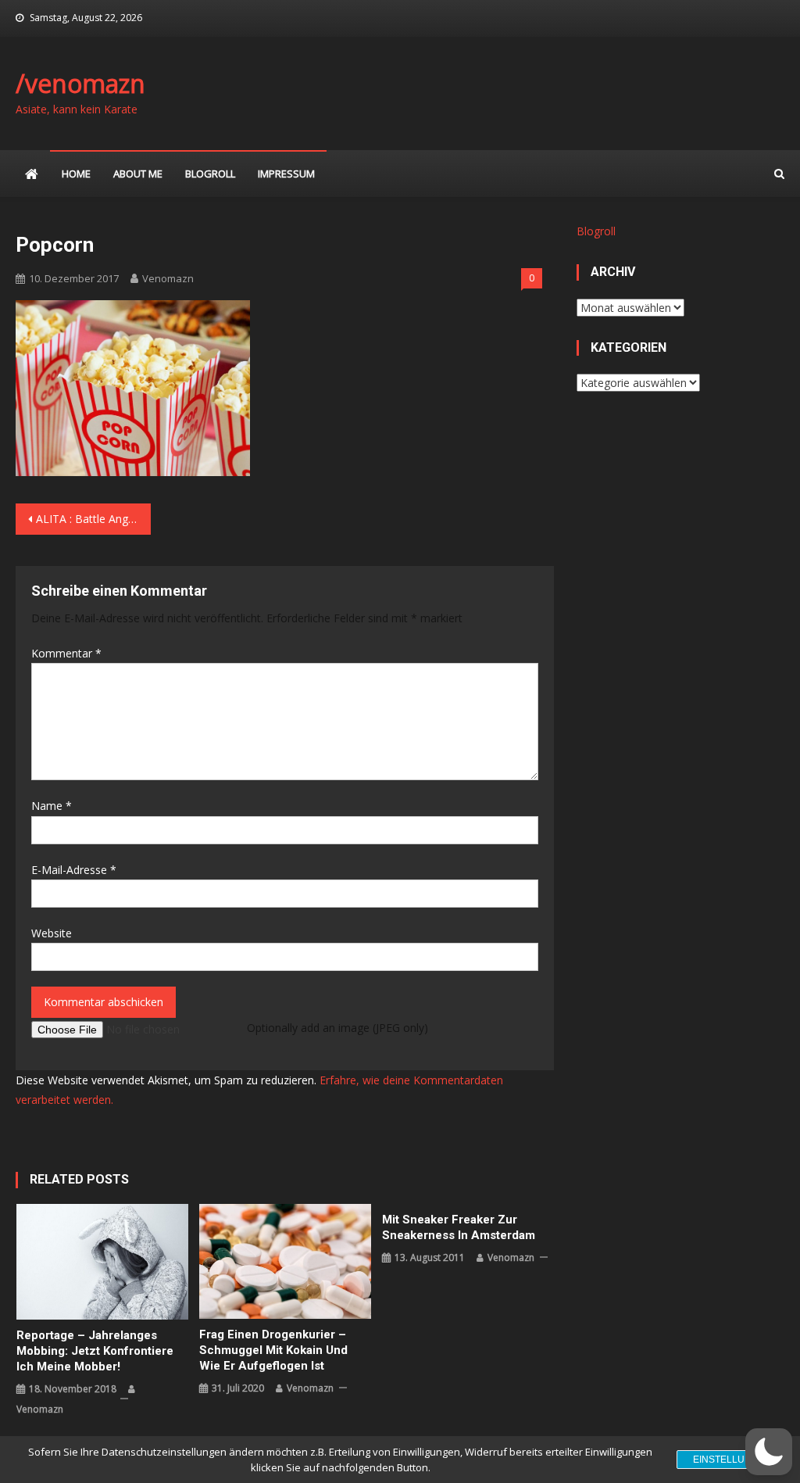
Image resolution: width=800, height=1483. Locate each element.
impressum (286, 174)
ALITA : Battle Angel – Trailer (93, 518)
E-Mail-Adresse (73, 869)
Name (51, 805)
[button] (768, 1451)
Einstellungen (732, 1459)
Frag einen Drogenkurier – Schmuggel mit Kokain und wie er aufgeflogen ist (273, 1350)
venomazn (168, 278)
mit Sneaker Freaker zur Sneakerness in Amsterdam (458, 1227)
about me (137, 174)
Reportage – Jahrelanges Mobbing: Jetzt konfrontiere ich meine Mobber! (94, 1351)
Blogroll (210, 174)
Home (76, 174)
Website (51, 933)
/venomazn (80, 83)
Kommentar (66, 653)
